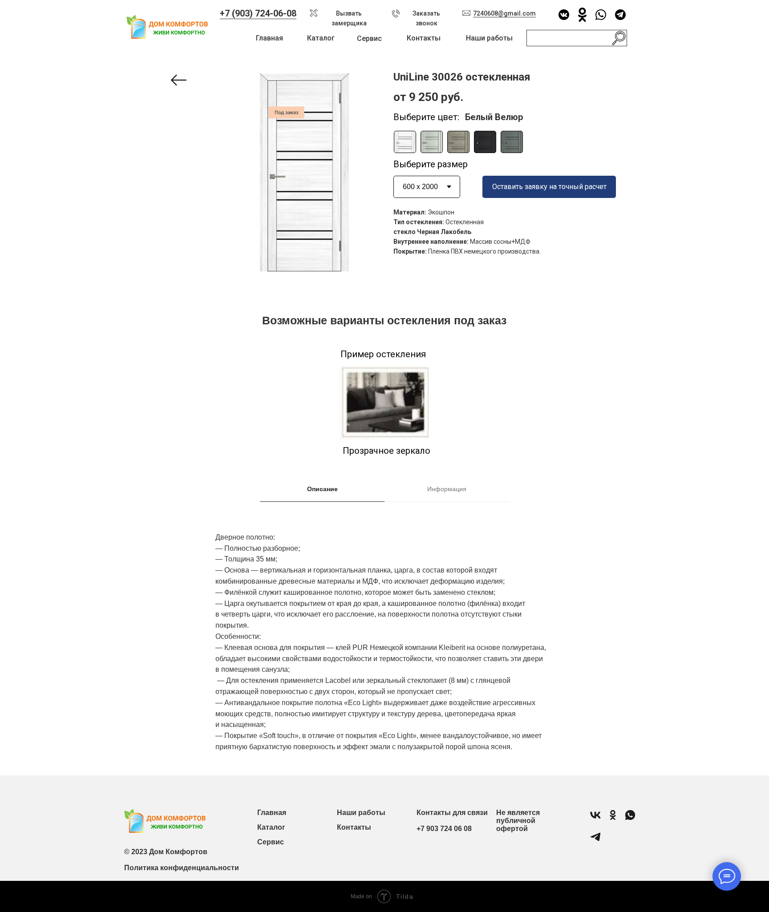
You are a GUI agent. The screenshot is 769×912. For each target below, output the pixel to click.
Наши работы (489, 38)
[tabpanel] (384, 648)
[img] (405, 142)
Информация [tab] (446, 488)
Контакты (424, 38)
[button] (313, 12)
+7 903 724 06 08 (444, 828)
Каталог (321, 38)
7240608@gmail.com (504, 13)
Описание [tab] (322, 488)
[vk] (595, 819)
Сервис (369, 38)
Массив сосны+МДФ (500, 241)
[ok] (613, 819)
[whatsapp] (630, 819)
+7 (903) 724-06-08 (258, 13)
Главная (269, 38)
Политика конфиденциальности (181, 868)
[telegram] (595, 840)
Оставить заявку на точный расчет (549, 186)
